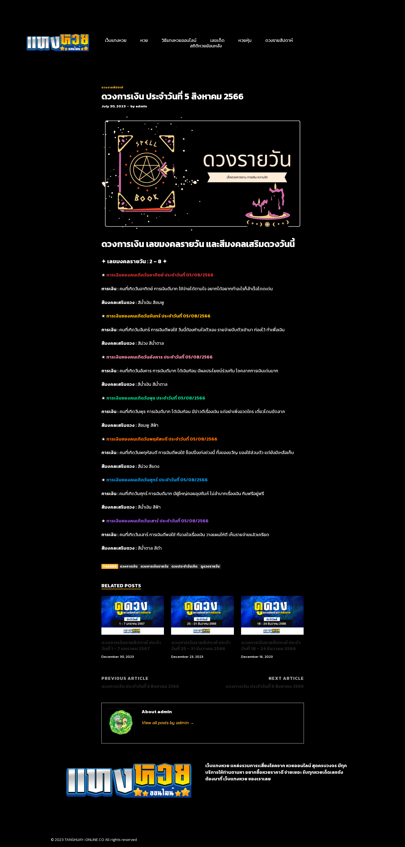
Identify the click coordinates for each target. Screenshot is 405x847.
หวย (144, 40)
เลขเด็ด (217, 40)
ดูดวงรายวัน (210, 566)
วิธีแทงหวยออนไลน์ (179, 40)
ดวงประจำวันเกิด (184, 566)
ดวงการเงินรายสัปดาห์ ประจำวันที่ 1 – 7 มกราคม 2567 (131, 645)
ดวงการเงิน (128, 566)
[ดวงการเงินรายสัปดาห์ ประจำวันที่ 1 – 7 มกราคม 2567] (132, 636)
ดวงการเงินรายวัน (154, 566)
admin (141, 106)
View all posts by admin (168, 722)
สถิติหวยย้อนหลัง (206, 45)
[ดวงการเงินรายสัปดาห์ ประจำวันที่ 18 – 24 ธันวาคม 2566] (272, 636)
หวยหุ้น (245, 40)
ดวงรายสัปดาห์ (279, 40)
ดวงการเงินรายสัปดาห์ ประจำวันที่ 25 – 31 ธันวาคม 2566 (201, 645)
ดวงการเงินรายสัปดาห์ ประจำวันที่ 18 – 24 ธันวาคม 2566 (271, 645)
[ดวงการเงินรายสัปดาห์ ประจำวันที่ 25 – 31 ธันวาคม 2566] (202, 636)
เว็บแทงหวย (115, 40)
